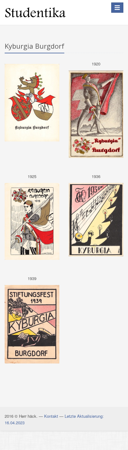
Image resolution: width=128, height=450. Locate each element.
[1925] (32, 221)
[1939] (32, 324)
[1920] (96, 114)
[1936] (96, 219)
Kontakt (51, 416)
